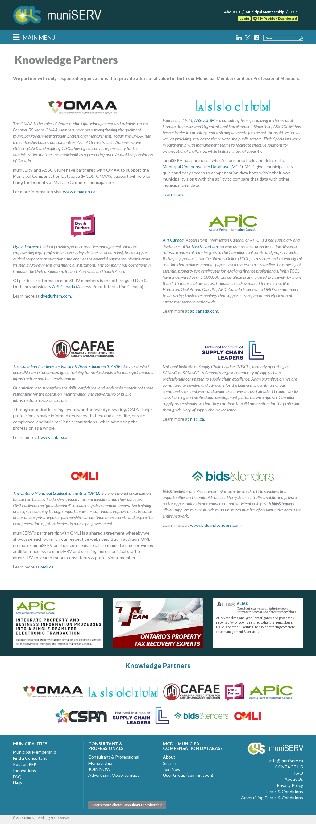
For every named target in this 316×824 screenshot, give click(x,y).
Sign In (169, 763)
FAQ (17, 776)
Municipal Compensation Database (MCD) (203, 166)
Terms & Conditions (283, 791)
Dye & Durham (26, 246)
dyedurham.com (55, 295)
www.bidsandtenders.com (215, 525)
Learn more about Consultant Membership (127, 804)
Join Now (172, 769)
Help (293, 12)
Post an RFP (24, 764)
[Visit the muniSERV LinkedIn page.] (239, 37)
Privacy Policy (290, 785)
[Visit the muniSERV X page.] (248, 37)
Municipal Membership (265, 12)
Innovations (24, 770)
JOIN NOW (99, 769)
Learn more (173, 194)
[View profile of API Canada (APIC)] (58, 623)
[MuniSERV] (58, 13)
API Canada (63, 286)
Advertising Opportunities (113, 775)
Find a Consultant (30, 758)
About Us (232, 12)
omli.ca (46, 566)
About (169, 756)
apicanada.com (204, 311)
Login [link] (244, 18)
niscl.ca (197, 419)
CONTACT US (289, 766)
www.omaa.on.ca (79, 191)
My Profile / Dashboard (277, 18)
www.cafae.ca (53, 437)
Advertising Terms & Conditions (272, 797)
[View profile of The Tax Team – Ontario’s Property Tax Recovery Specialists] (158, 623)
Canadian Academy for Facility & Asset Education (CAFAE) (71, 366)
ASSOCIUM (204, 120)
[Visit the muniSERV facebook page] (256, 37)
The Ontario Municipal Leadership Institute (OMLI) (56, 493)
